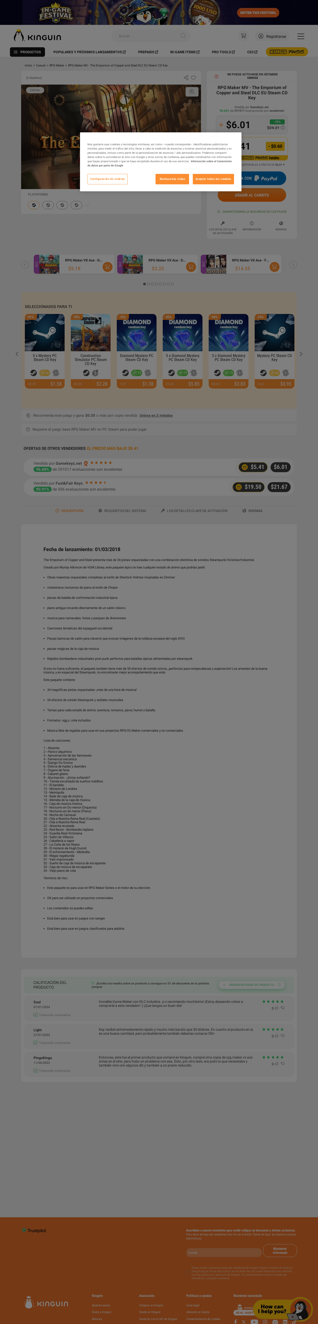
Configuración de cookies (107, 179)
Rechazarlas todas (172, 179)
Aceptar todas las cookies (213, 179)
